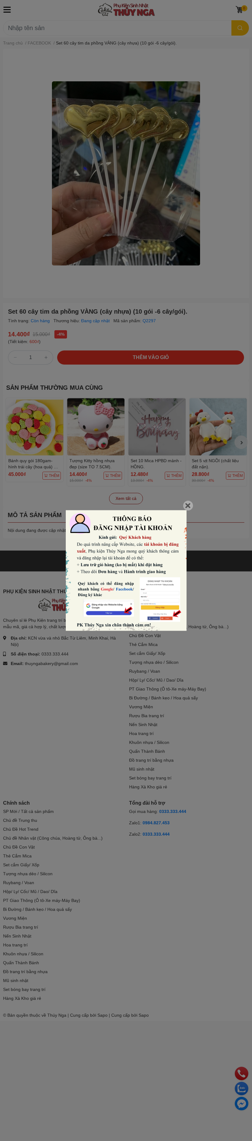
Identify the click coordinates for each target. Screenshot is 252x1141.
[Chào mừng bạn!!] (126, 570)
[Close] (188, 506)
